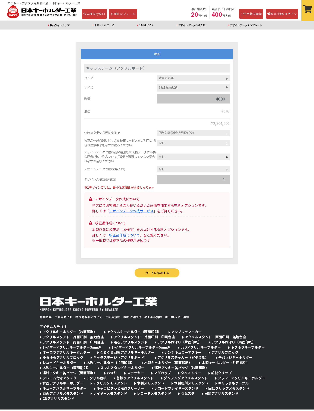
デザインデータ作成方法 (191, 25)
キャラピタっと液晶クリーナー (120, 388)
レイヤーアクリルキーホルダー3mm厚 (72, 347)
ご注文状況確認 (251, 14)
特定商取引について (88, 317)
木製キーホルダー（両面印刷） (168, 362)
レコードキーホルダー (60, 362)
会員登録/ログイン (284, 14)
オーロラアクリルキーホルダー (66, 352)
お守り (112, 372)
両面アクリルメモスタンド (63, 393)
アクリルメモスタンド (110, 383)
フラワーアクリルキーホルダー (241, 377)
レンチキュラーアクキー (182, 352)
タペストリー (191, 372)
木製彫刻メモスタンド (191, 383)
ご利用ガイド (146, 25)
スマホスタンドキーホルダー (122, 367)
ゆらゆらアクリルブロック (63, 357)
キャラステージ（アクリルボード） (120, 357)
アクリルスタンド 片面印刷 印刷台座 (144, 336)
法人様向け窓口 (94, 14)
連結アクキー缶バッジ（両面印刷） (70, 372)
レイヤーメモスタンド (110, 393)
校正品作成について (124, 235)
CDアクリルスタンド (58, 398)
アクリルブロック (224, 352)
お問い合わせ (132, 317)
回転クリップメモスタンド (228, 388)
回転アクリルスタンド (221, 393)
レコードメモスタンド (154, 393)
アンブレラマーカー (186, 331)
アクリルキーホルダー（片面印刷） (70, 331)
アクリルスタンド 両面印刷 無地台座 (215, 336)
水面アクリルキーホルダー (63, 383)
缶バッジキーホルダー (235, 357)
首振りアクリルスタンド (135, 377)
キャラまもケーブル (233, 383)
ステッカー (135, 372)
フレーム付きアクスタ (59, 377)
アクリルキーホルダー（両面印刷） (134, 331)
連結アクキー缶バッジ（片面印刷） (181, 367)
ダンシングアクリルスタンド (186, 377)
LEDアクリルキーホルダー (200, 347)
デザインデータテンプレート (246, 25)
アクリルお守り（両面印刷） (233, 341)
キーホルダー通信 (177, 317)
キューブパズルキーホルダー (65, 388)
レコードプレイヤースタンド (176, 388)
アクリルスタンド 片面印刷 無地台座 (73, 336)
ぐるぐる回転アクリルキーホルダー (127, 352)
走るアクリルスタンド (131, 341)
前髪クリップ (221, 372)
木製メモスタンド (150, 383)
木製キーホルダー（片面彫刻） (226, 362)
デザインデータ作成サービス (131, 210)
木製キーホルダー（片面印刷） (110, 362)
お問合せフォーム (123, 14)
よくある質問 (153, 317)
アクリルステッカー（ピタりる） (182, 357)
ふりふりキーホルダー (248, 347)
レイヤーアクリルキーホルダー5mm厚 (141, 347)
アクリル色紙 (96, 377)
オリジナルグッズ (104, 25)
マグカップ (162, 372)
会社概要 (45, 317)
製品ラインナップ (59, 25)
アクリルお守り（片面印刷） (179, 341)
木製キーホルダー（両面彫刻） (66, 367)
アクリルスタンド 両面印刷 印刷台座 (73, 341)
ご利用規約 (112, 317)
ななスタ (188, 393)
